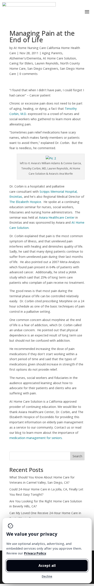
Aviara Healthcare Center (57, 217)
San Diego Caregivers (42, 68)
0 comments (28, 74)
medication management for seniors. (36, 438)
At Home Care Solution (59, 58)
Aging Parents (52, 53)
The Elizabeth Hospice (25, 202)
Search (77, 456)
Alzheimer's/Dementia (25, 58)
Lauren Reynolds (46, 63)
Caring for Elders (21, 63)
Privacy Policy (35, 553)
